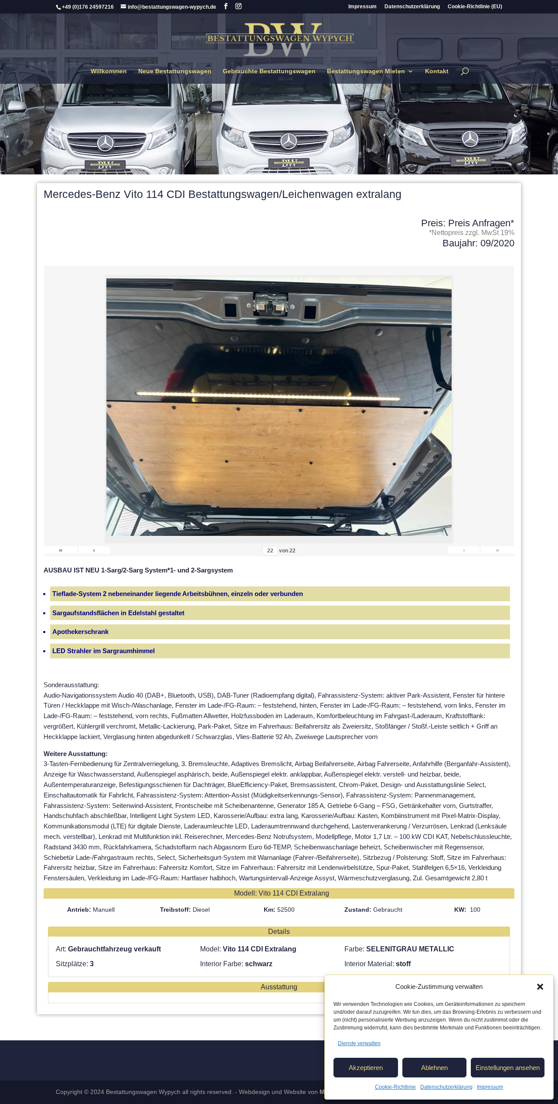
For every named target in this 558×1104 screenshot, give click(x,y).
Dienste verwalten (359, 1043)
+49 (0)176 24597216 (88, 7)
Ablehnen (434, 1067)
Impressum (490, 1087)
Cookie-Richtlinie (395, 1087)
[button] (540, 986)
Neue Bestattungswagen (174, 71)
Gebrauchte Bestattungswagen (269, 71)
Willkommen (109, 71)
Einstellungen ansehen (508, 1067)
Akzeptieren (366, 1067)
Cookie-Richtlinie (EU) (475, 7)
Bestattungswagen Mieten (366, 71)
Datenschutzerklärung (446, 1087)
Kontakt (437, 71)
